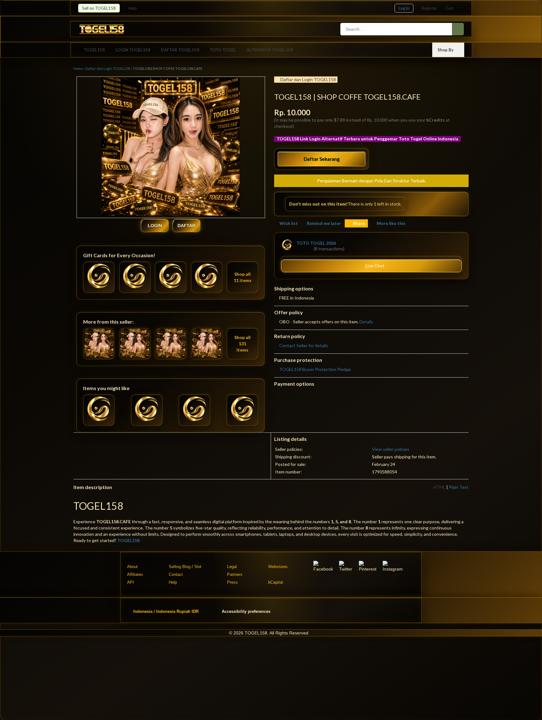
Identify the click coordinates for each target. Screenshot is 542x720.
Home (78, 68)
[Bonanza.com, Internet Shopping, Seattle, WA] (374, 610)
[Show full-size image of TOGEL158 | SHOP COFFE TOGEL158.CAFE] (171, 147)
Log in (404, 8)
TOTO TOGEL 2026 (316, 243)
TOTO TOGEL (223, 49)
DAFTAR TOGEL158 (180, 49)
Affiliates (135, 574)
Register (429, 8)
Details (366, 321)
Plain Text (459, 487)
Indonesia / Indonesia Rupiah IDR (166, 611)
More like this (391, 223)
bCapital (275, 582)
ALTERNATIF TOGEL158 (270, 49)
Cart (449, 8)
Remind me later (324, 223)
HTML (439, 487)
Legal (232, 566)
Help (133, 8)
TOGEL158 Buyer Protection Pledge (315, 369)
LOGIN (155, 225)
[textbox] (396, 29)
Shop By (446, 49)
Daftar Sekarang (322, 159)
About (132, 566)
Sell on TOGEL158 (99, 8)
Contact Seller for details (303, 345)
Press (232, 582)
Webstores (278, 566)
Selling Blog (179, 566)
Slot (197, 566)
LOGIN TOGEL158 (132, 49)
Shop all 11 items (243, 277)
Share (359, 223)
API (130, 582)
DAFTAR (186, 225)
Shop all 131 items (242, 343)
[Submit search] (458, 29)
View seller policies (390, 449)
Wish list (288, 223)
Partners (234, 574)
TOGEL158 (94, 49)
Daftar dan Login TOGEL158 (108, 68)
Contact (176, 574)
